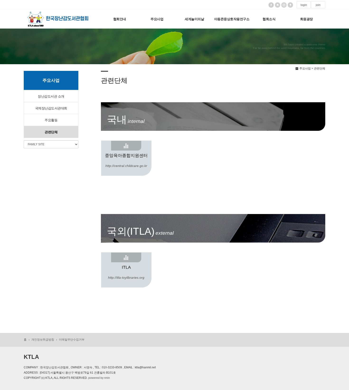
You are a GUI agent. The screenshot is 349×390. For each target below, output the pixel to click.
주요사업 (157, 19)
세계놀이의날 (194, 19)
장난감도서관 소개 (51, 96)
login (304, 5)
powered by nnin (99, 378)
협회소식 (269, 19)
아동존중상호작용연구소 (232, 19)
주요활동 (51, 120)
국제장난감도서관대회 (51, 108)
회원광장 (306, 19)
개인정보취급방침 (42, 339)
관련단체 (51, 132)
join (318, 5)
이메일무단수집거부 (72, 339)
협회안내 (119, 19)
